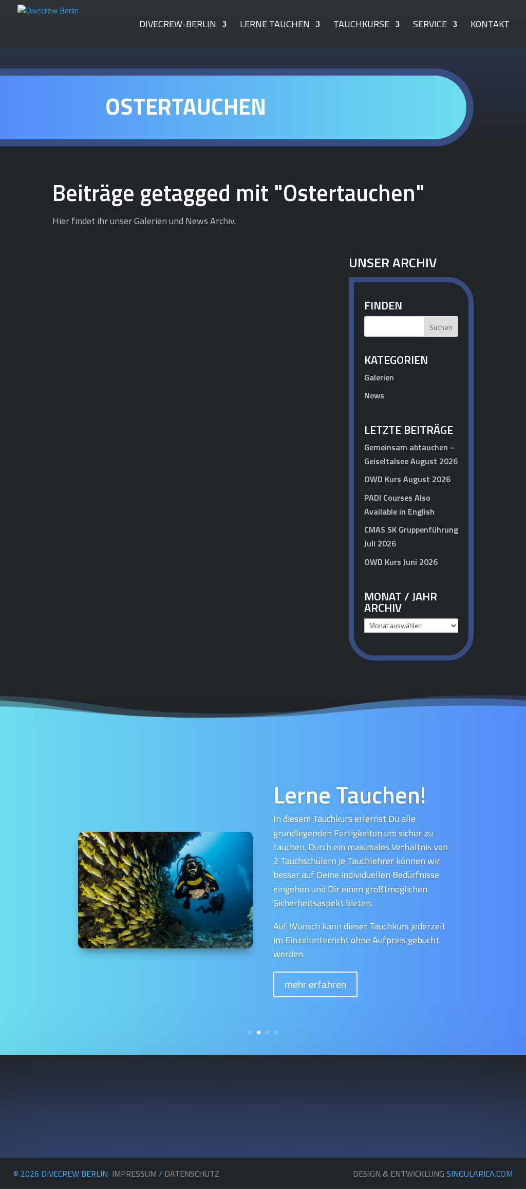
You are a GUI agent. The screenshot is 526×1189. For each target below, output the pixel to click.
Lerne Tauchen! (349, 795)
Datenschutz (191, 1173)
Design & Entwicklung (433, 1173)
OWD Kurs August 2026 (407, 479)
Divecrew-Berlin (177, 26)
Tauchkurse (361, 26)
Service (430, 26)
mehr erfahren (315, 984)
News (305, 478)
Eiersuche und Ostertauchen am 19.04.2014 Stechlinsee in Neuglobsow (168, 455)
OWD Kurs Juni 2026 (401, 562)
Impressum (134, 1173)
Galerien (379, 377)
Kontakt (490, 26)
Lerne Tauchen (275, 26)
